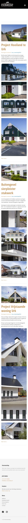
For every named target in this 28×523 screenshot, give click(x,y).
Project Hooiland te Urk (13, 47)
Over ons (4, 503)
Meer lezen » (4, 158)
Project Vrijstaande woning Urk (13, 308)
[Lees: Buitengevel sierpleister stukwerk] (14, 172)
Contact (3, 505)
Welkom (4, 498)
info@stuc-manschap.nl (7, 480)
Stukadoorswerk (5, 500)
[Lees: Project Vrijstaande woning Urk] (14, 294)
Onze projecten (5, 502)
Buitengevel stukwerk (6, 52)
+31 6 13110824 (6, 479)
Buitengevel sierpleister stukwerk (8, 188)
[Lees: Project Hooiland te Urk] (14, 32)
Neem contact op (6, 490)
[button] (25, 5)
